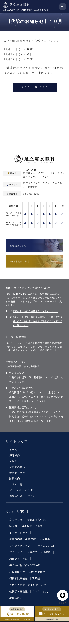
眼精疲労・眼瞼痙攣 (39, 552)
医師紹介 (14, 455)
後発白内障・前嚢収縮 (22, 539)
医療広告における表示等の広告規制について (35, 311)
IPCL (39, 526)
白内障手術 (15, 519)
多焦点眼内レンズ (37, 519)
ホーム (13, 449)
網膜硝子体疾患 (18, 559)
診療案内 (14, 478)
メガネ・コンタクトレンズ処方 (27, 585)
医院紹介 (14, 461)
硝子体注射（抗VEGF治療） (26, 565)
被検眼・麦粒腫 (18, 591)
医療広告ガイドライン (22, 496)
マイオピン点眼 (46, 546)
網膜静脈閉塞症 (18, 578)
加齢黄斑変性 (17, 572)
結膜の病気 (15, 597)
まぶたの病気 (40, 591)
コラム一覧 (15, 484)
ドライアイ (15, 552)
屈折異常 (27, 526)
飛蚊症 (36, 578)
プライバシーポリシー (22, 490)
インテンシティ (18, 532)
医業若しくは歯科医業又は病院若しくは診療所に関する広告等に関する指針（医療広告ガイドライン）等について (37, 320)
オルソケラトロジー (21, 546)
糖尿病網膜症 (37, 572)
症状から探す (17, 473)
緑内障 (13, 526)
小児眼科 (45, 539)
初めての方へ (17, 467)
